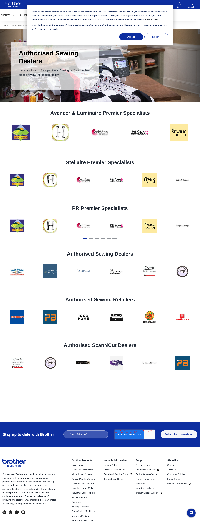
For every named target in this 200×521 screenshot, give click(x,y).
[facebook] (17, 512)
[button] (85, 238)
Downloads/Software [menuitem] (145, 469)
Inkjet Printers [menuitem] (78, 465)
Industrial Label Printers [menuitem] (83, 493)
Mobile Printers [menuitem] (79, 497)
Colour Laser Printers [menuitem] (82, 469)
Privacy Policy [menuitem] (110, 465)
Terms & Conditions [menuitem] (113, 479)
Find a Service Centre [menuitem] (146, 474)
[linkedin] (4, 512)
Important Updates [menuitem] (144, 488)
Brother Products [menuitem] (82, 460)
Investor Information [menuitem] (177, 483)
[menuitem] (7, 15)
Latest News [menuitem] (173, 479)
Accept (131, 36)
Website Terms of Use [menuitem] (114, 469)
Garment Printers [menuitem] (80, 516)
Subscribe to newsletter (179, 434)
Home (5, 25)
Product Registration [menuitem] (145, 479)
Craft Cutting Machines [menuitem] (83, 511)
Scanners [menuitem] (76, 502)
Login (179, 7)
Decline (156, 36)
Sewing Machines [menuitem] (80, 506)
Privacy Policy (151, 19)
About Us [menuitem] (173, 460)
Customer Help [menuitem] (142, 465)
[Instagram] (10, 512)
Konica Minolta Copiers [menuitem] (83, 479)
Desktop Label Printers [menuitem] (83, 483)
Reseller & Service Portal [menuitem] (116, 474)
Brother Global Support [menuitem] (146, 493)
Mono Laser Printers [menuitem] (82, 474)
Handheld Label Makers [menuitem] (83, 488)
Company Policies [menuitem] (176, 474)
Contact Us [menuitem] (172, 465)
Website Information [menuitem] (116, 460)
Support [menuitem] (140, 460)
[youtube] (23, 512)
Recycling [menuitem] (140, 483)
